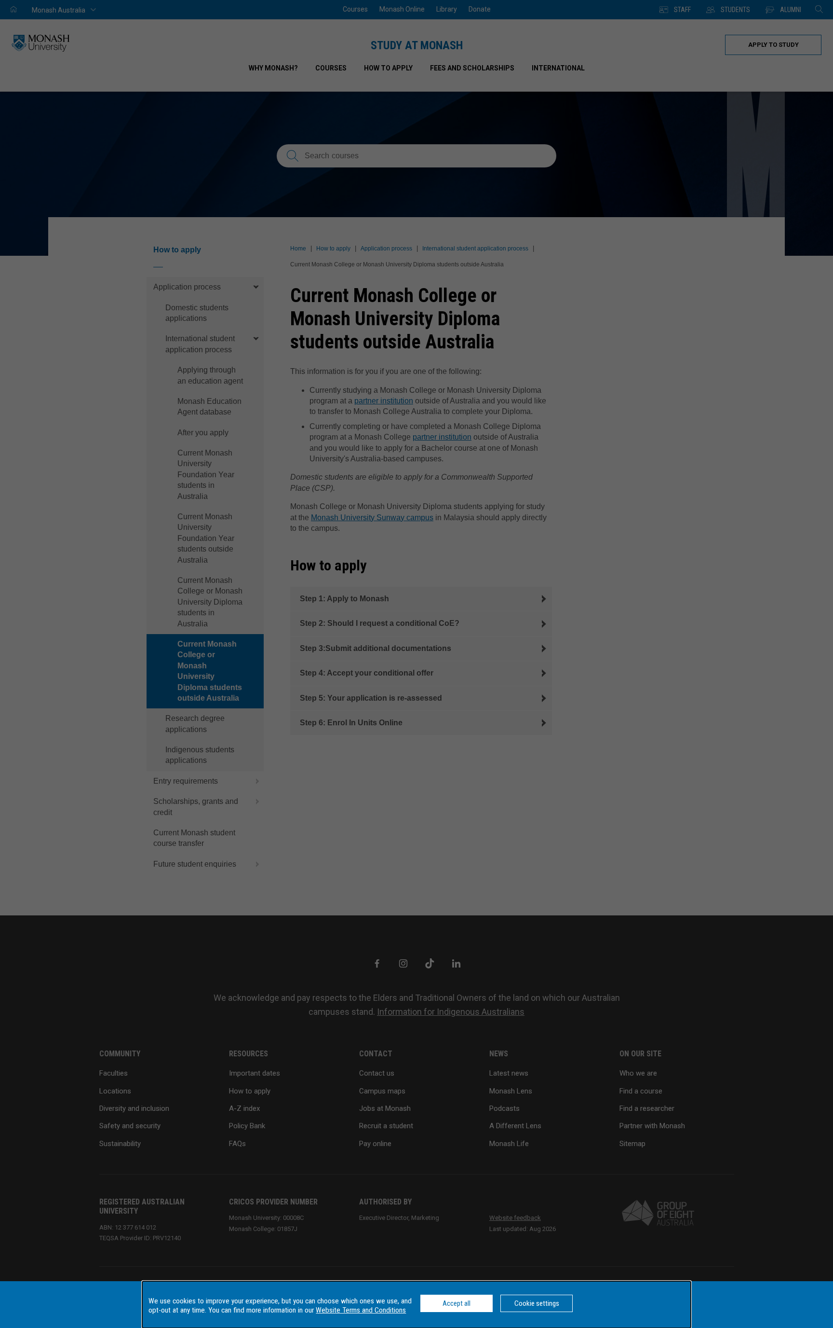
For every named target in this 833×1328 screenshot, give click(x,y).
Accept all (456, 1303)
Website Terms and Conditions (361, 1310)
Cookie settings (536, 1303)
